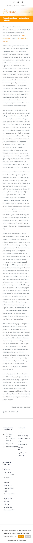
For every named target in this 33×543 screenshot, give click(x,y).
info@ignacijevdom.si (10, 446)
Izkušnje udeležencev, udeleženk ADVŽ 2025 (9, 487)
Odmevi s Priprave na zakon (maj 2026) (9, 472)
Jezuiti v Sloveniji (23, 436)
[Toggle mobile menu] (29, 12)
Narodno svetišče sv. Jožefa (24, 440)
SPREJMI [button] (21, 536)
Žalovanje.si (21, 450)
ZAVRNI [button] (28, 536)
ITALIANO (16, 6)
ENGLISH (9, 6)
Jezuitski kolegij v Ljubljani (23, 445)
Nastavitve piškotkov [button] (9, 536)
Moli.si (20, 433)
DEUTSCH (23, 6)
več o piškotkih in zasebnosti (16, 540)
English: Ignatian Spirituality (23, 454)
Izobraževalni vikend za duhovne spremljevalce (8, 503)
